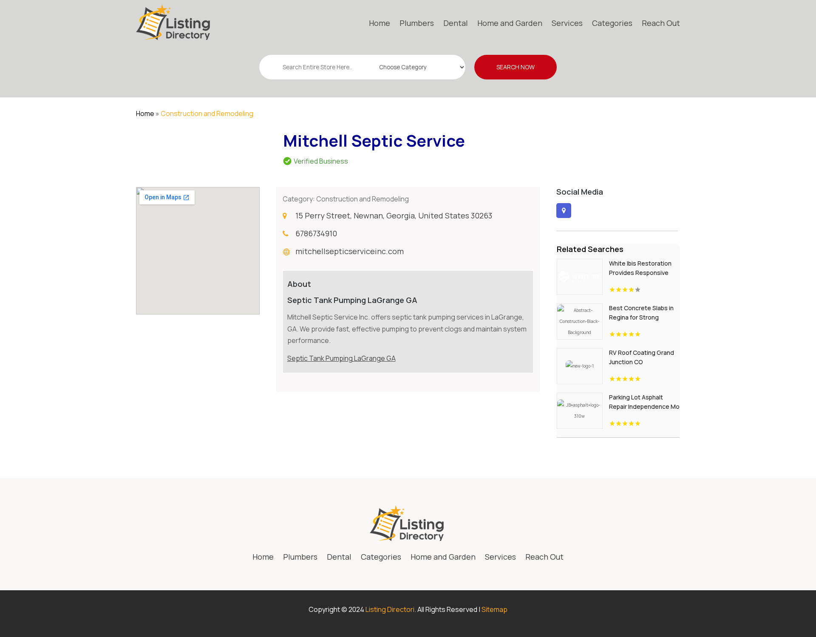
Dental (455, 23)
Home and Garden (509, 23)
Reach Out (661, 23)
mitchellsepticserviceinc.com (349, 251)
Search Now (515, 67)
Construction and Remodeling (207, 113)
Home (379, 23)
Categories (612, 23)
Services (567, 23)
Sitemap (494, 609)
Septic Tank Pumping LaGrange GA (341, 358)
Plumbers (417, 23)
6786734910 (316, 233)
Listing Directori (390, 609)
